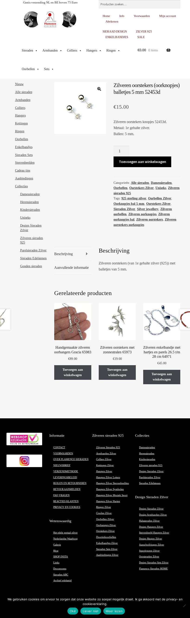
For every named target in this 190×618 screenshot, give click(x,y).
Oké (73, 611)
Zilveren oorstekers (149, 219)
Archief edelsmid (62, 580)
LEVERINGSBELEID (65, 477)
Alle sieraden (140, 183)
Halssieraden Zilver (149, 521)
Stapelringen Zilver (149, 551)
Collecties (21, 186)
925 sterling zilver (133, 198)
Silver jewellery (147, 209)
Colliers (72, 50)
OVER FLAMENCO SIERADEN (71, 459)
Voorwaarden (142, 16)
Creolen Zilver (104, 513)
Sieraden (27, 50)
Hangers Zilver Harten (108, 501)
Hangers (91, 50)
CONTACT (59, 447)
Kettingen (21, 123)
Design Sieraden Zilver (151, 471)
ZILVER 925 (144, 31)
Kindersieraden (30, 209)
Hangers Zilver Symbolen (110, 489)
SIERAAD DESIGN (115, 31)
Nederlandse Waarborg (65, 538)
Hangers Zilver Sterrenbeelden (112, 483)
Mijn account (167, 16)
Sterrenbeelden (25, 162)
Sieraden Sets (24, 155)
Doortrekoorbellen (106, 537)
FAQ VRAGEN (61, 495)
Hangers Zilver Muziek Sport (111, 495)
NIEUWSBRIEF (61, 465)
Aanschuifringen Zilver (151, 544)
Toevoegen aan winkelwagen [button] (73, 372)
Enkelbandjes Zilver (107, 543)
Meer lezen (114, 611)
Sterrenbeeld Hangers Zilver (154, 532)
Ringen (111, 50)
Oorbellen (28, 69)
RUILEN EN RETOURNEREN (69, 483)
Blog (55, 551)
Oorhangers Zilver (106, 525)
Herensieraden (29, 202)
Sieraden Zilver (124, 209)
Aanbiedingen (24, 178)
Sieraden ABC (60, 574)
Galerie (57, 544)
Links (56, 562)
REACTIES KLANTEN (66, 501)
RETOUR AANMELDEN (66, 489)
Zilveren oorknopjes (142, 214)
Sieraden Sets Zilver (106, 549)
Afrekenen (111, 21)
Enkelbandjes (23, 147)
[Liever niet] (184, 605)
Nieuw (19, 84)
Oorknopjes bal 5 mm (129, 203)
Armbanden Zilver (106, 453)
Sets (46, 69)
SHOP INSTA (60, 556)
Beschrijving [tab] (63, 254)
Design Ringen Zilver (150, 538)
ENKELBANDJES (116, 37)
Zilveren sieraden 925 (150, 465)
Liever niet (91, 611)
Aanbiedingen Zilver (107, 555)
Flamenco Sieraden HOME (153, 568)
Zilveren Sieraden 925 (108, 447)
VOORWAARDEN (63, 453)
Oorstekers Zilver (141, 188)
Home (106, 16)
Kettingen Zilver (105, 465)
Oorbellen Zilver (159, 198)
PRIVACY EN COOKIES (66, 507)
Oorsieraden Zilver (149, 556)
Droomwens (59, 568)
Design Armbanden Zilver (153, 515)
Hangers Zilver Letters (108, 477)
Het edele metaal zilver (65, 532)
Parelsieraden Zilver (33, 250)
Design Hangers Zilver (151, 527)
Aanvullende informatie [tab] (71, 268)
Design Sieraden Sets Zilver (153, 562)
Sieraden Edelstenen (33, 258)
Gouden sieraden (31, 266)
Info (121, 16)
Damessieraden (161, 183)
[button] (99, 89)
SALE (141, 37)
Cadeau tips (22, 170)
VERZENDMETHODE (65, 471)
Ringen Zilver (103, 507)
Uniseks (160, 188)
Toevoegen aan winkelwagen (142, 161)
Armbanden (50, 50)
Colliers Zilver (103, 459)
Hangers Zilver (104, 471)
